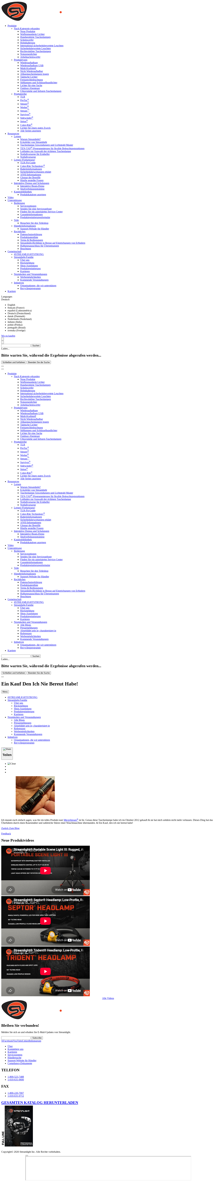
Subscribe (37, 1038)
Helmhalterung (27, 42)
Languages (6, 296)
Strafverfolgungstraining (32, 189)
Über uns (24, 260)
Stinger (24, 104)
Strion (24, 121)
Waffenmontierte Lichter (32, 34)
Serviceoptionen (28, 206)
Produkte (12, 373)
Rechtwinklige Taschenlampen (35, 51)
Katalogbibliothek (23, 191)
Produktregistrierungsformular (35, 217)
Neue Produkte (27, 31)
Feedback (6, 833)
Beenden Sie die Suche (39, 362)
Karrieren (25, 271)
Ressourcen (13, 481)
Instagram (36, 1041)
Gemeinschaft (14, 599)
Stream (24, 110)
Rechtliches (19, 231)
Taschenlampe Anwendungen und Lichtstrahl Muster (46, 145)
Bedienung (19, 203)
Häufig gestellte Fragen (31, 180)
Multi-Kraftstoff (28, 68)
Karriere (12, 291)
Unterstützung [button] (15, 200)
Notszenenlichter (28, 54)
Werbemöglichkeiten (30, 277)
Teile (16, 220)
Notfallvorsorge (28, 157)
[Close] (2, 676)
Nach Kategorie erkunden (27, 28)
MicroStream (71, 820)
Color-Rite (26, 125)
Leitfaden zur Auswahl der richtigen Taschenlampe (45, 151)
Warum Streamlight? (30, 139)
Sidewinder (26, 118)
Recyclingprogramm (30, 288)
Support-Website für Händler (34, 228)
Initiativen (19, 282)
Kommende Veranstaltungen (34, 280)
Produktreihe (20, 94)
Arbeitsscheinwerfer (30, 57)
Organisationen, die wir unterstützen (38, 285)
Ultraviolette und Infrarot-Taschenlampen (40, 91)
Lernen (17, 136)
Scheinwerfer (27, 40)
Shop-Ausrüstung (29, 265)
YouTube (17, 1041)
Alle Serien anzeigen (30, 130)
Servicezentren (15, 1054)
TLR (22, 96)
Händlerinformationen (25, 225)
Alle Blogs (25, 625)
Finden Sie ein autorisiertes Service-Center (41, 211)
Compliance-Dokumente (20, 1063)
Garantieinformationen (31, 214)
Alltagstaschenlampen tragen (34, 74)
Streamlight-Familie (24, 257)
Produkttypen (20, 59)
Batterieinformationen (31, 169)
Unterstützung (15, 548)
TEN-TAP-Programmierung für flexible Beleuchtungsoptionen (52, 148)
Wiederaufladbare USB (31, 65)
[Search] (2, 339)
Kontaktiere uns (15, 1049)
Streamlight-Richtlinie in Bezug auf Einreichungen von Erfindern (52, 243)
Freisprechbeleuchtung (31, 79)
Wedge (24, 107)
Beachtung (25, 248)
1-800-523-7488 (16, 1076)
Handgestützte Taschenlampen (35, 37)
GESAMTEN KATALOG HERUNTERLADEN (39, 1103)
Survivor (25, 114)
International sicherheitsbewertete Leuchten (41, 45)
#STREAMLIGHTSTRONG (29, 254)
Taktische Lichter (28, 77)
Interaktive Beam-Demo (32, 186)
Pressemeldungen (29, 627)
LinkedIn (26, 1041)
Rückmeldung (27, 262)
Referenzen (26, 633)
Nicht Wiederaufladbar (31, 71)
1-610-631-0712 (16, 1096)
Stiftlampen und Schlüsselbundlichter (38, 82)
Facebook (8, 1041)
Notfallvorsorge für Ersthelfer (35, 154)
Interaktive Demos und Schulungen (31, 183)
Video (11, 197)
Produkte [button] (12, 25)
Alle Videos (108, 998)
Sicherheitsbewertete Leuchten (35, 48)
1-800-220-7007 (16, 1093)
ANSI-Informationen (30, 174)
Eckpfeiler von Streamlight (33, 142)
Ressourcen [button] (13, 133)
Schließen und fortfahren (14, 362)
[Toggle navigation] (2, 369)
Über (10, 1046)
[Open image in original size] (52, 20)
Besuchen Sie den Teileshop (34, 223)
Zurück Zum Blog (10, 828)
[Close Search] (2, 366)
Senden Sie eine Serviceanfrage (36, 208)
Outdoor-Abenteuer (30, 88)
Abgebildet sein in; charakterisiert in (38, 630)
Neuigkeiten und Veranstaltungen (30, 274)
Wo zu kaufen (8, 335)
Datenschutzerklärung (31, 234)
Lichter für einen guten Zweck (35, 128)
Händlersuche (14, 1057)
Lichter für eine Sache (31, 85)
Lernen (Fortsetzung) (24, 159)
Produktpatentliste (29, 237)
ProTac (24, 100)
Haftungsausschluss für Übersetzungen (39, 245)
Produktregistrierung (30, 268)
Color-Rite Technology (32, 166)
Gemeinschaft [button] (14, 251)
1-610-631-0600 (16, 1079)
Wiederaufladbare (29, 62)
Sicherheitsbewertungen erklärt (35, 171)
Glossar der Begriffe (30, 177)
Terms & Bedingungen (31, 240)
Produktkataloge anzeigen (33, 194)
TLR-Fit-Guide (28, 162)
